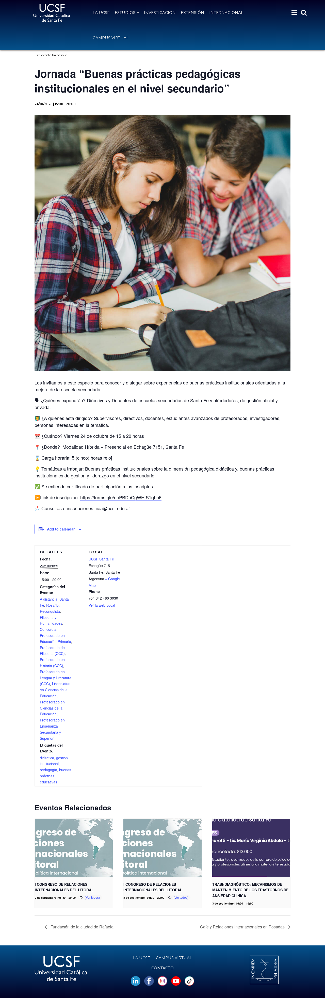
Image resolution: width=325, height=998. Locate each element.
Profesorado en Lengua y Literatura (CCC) (55, 677)
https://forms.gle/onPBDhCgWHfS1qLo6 (120, 497)
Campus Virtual (111, 37)
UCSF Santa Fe (101, 558)
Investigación (160, 12)
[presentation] (74, 848)
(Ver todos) (92, 897)
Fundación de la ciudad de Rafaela (81, 927)
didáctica (47, 757)
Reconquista (50, 611)
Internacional (226, 12)
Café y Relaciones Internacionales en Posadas (243, 927)
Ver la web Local (102, 605)
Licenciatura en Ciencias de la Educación (56, 689)
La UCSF (101, 12)
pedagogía (48, 769)
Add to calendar (61, 529)
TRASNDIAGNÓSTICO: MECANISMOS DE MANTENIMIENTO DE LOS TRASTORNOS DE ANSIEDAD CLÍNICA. (250, 890)
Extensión (192, 12)
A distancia (48, 599)
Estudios (125, 12)
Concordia (48, 629)
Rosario (52, 605)
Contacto (162, 967)
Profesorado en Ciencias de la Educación (52, 708)
